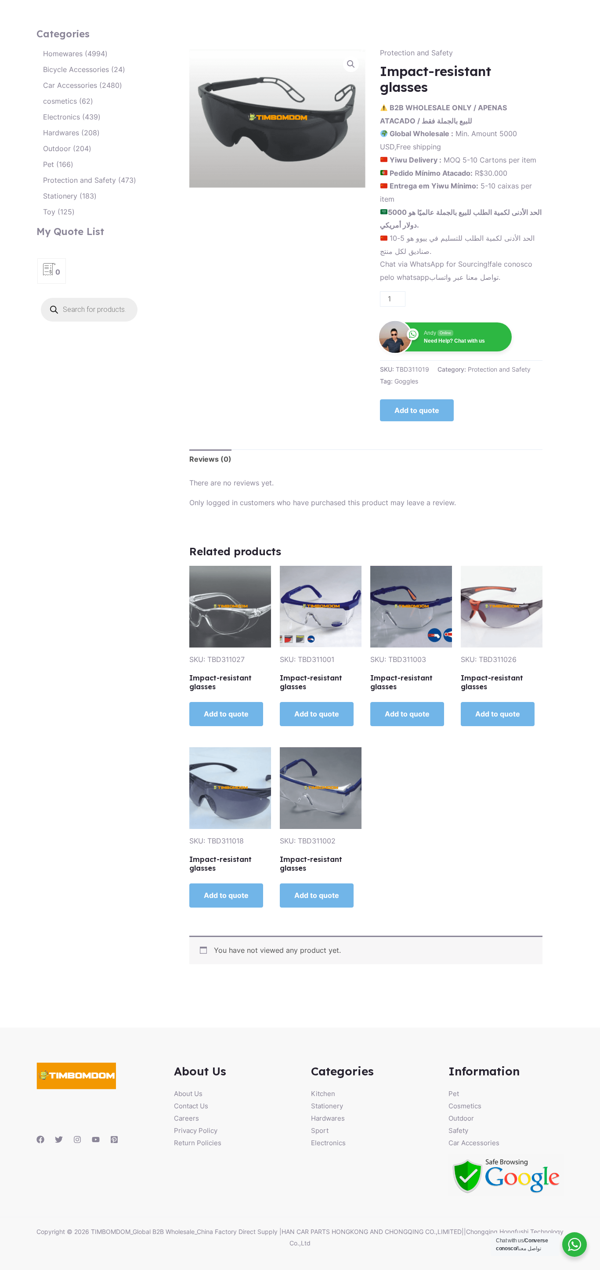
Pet (453, 1093)
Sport (320, 1130)
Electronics (328, 1143)
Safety (458, 1130)
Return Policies (197, 1143)
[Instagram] (77, 1139)
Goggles (406, 381)
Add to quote (416, 410)
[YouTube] (96, 1139)
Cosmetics (464, 1106)
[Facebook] (40, 1139)
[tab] (210, 459)
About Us (188, 1093)
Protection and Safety (416, 52)
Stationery (327, 1106)
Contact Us (191, 1106)
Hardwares (328, 1118)
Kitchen (323, 1093)
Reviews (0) (210, 459)
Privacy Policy (195, 1130)
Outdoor (461, 1118)
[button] (351, 64)
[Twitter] (59, 1139)
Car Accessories (473, 1143)
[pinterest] (114, 1139)
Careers (186, 1118)
